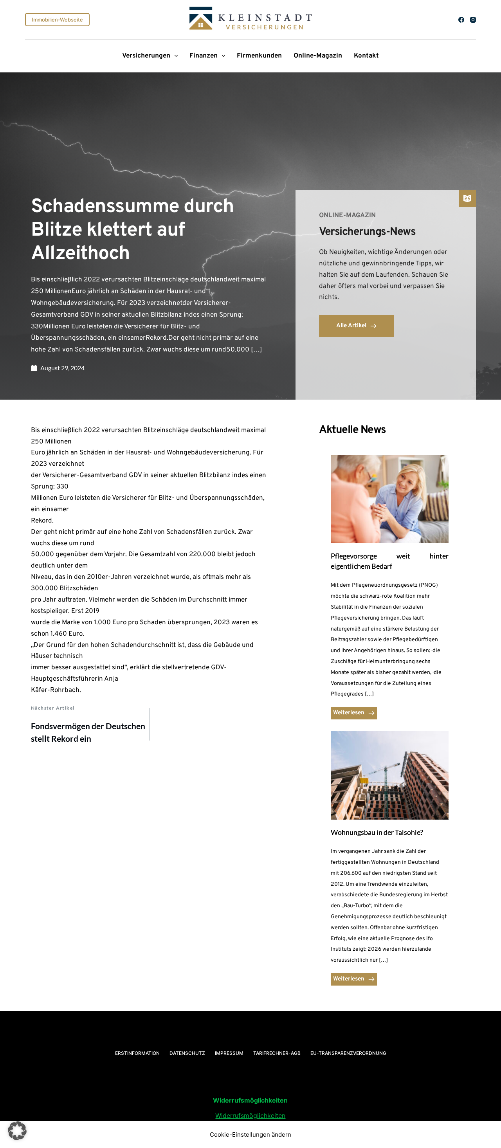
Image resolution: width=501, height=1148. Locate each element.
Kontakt (366, 56)
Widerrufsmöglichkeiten (250, 1115)
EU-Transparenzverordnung (348, 1053)
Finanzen (203, 56)
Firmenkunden (259, 56)
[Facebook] (461, 20)
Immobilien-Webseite (57, 19)
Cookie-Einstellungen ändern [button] (250, 1134)
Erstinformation (137, 1053)
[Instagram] (473, 20)
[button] (17, 1131)
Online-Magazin (318, 56)
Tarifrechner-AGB (277, 1053)
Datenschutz (187, 1053)
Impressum (229, 1053)
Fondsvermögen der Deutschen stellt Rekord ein (88, 732)
